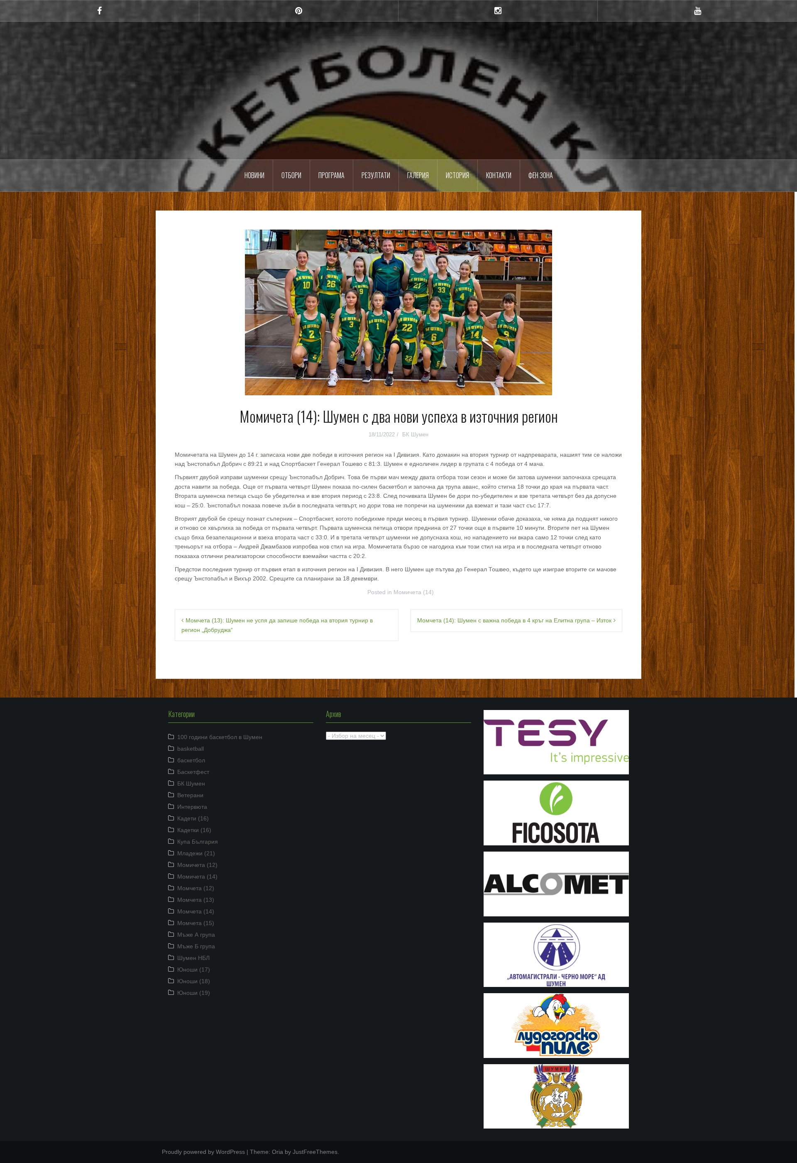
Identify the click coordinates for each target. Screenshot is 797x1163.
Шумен (398, 85)
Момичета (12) (197, 865)
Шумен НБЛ (193, 958)
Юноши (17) (193, 969)
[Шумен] (398, 59)
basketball (190, 748)
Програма (331, 175)
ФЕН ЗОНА (540, 175)
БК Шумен (415, 434)
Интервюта (192, 806)
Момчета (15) (195, 923)
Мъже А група (196, 934)
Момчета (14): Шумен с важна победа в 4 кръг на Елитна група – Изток (514, 620)
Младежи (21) (196, 853)
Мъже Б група (196, 946)
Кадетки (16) (194, 830)
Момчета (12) (195, 888)
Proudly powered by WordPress (203, 1151)
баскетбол (191, 760)
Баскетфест (193, 772)
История (457, 175)
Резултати (376, 175)
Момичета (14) (414, 592)
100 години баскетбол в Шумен (219, 737)
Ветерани (190, 795)
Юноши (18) (193, 981)
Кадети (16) (193, 818)
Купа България (197, 841)
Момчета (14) (195, 911)
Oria (277, 1151)
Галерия (418, 175)
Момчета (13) (195, 899)
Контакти (498, 175)
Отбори (291, 175)
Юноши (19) (193, 992)
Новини (254, 175)
